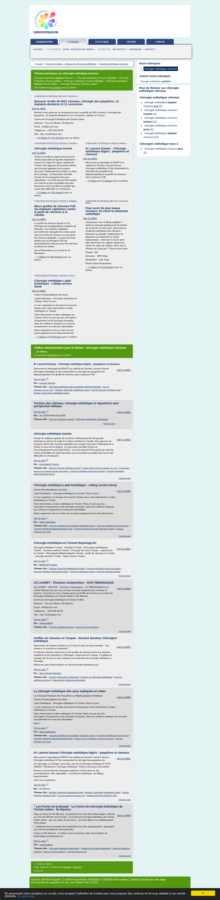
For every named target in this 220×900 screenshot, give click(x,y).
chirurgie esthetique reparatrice (92, 419)
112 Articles (107, 267)
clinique (73, 42)
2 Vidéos (92, 267)
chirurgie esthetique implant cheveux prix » (107, 202)
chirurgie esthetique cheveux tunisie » (56, 143)
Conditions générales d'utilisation (82, 879)
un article (119, 49)
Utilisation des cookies (115, 879)
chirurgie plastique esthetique (64, 848)
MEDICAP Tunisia (48, 564)
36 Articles (55, 337)
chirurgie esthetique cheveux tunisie (113, 526)
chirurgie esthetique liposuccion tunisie (104, 569)
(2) (160, 104)
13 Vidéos (42, 138)
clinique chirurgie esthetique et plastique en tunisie (94, 739)
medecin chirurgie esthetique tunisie (65, 468)
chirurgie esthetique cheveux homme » (55, 201)
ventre (131, 42)
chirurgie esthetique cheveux (61, 419)
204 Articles (56, 257)
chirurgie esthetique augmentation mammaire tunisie (72, 526)
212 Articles (57, 138)
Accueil (38, 49)
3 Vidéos (41, 257)
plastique (102, 42)
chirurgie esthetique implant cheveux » (56, 96)
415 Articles (53, 355)
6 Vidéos (92, 181)
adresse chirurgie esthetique (87, 627)
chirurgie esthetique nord (77, 852)
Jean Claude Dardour (50, 673)
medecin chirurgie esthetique (95, 848)
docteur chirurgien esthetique (64, 677)
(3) (160, 112)
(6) (160, 127)
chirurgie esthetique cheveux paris (71, 796)
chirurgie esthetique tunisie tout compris (87, 471)
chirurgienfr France (49, 464)
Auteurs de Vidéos (82, 49)
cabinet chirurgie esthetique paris (105, 390)
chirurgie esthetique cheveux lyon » (54, 276)
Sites (66, 49)
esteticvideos (46, 623)
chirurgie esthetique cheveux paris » (106, 143)
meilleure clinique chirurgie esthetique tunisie (94, 529)
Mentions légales (51, 879)
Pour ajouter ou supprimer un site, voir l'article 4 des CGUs (64, 882)
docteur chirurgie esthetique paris (72, 390)
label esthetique (47, 522)
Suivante (67, 867)
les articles (55, 87)
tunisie (160, 42)
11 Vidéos (42, 192)
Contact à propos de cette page (148, 879)
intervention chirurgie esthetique (69, 680)
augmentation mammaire (44, 43)
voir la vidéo (39, 108)
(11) (160, 119)
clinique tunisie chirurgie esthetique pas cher (100, 468)
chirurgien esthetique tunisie (82, 572)
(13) (160, 135)
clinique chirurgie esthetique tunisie (67, 568)
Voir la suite (40, 379)
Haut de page (109, 424)
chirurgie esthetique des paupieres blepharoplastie (74, 386)
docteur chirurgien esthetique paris (51, 393)
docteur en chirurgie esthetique (96, 677)
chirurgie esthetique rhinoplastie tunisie (51, 572)
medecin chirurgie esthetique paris (102, 795)
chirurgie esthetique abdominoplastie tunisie (53, 529)
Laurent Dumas (47, 383)
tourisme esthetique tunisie (108, 572)
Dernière (77, 867)
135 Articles (57, 192)
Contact (150, 49)
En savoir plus (26, 896)
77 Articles (106, 181)
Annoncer (135, 49)
